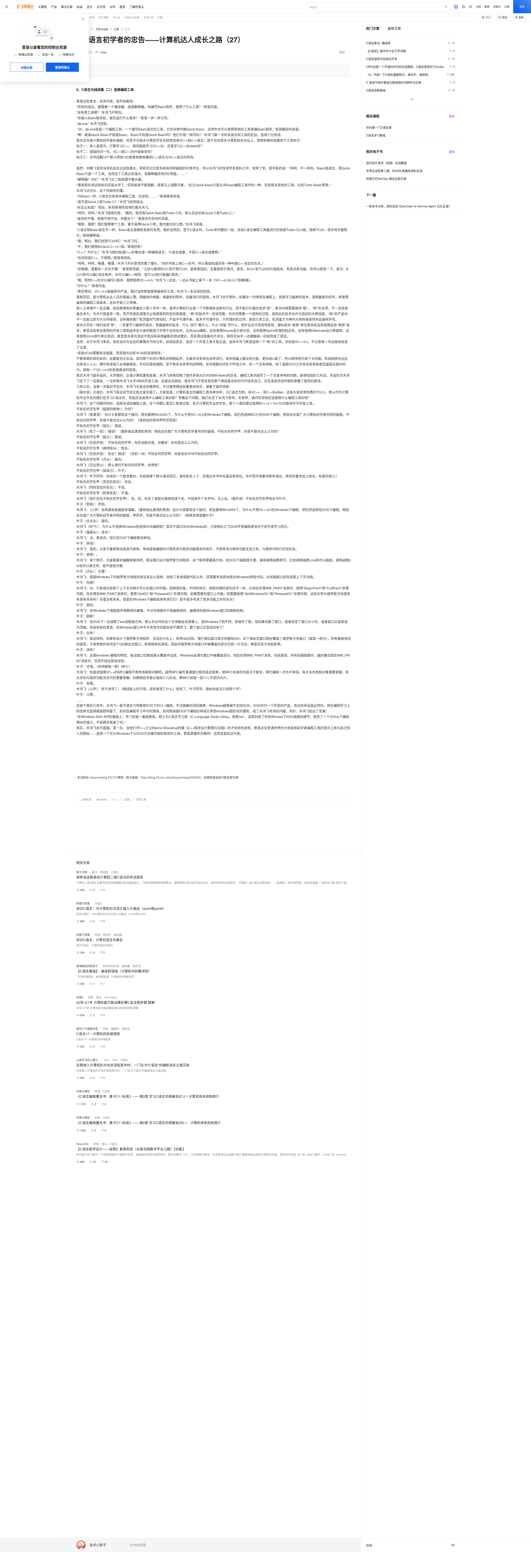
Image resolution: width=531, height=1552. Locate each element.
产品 (54, 7)
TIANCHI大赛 (131, 17)
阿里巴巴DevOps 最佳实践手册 (386, 178)
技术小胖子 (98, 1545)
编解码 (115, 1028)
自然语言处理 (111, 966)
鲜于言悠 (81, 872)
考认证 (116, 17)
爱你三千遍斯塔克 (87, 1028)
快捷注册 (27, 67)
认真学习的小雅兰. (87, 1060)
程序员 (107, 935)
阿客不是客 (83, 903)
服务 (122, 7)
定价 (90, 7)
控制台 (497, 6)
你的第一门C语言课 (378, 127)
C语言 (126, 799)
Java (106, 1060)
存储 (97, 935)
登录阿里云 (62, 67)
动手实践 (89, 17)
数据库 (104, 872)
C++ (115, 799)
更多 (452, 116)
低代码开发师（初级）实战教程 (386, 163)
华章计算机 (83, 1091)
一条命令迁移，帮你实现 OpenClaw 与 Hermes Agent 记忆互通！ (408, 206)
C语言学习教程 (376, 135)
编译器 (118, 935)
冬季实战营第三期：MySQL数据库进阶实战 (394, 171)
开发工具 (141, 799)
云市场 (101, 7)
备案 (487, 6)
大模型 (42, 7)
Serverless (111, 997)
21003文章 (138, 1545)
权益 (80, 7)
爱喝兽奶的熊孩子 (87, 966)
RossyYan (82, 1144)
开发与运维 (102, 29)
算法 (94, 872)
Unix (115, 1060)
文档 (478, 6)
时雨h (79, 997)
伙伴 (112, 7)
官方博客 (103, 17)
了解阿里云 (136, 7)
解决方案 (67, 7)
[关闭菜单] (6, 6)
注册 (506, 6)
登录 (522, 6)
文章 (116, 29)
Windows (102, 799)
